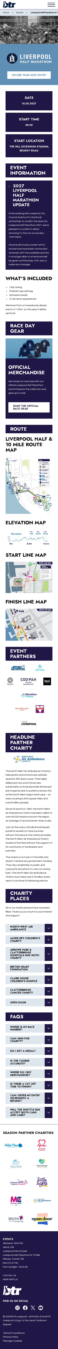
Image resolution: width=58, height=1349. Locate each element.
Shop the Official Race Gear (26, 407)
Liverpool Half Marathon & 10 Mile (21, 1255)
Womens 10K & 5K (13, 1243)
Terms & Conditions (14, 1333)
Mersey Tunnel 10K (13, 1259)
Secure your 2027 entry (29, 75)
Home (6, 13)
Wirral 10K (8, 1247)
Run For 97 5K (10, 1263)
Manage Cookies (12, 1341)
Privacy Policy (10, 1337)
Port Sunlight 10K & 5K (15, 1267)
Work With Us (10, 1279)
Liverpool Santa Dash (15, 1251)
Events (19, 13)
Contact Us (9, 1275)
